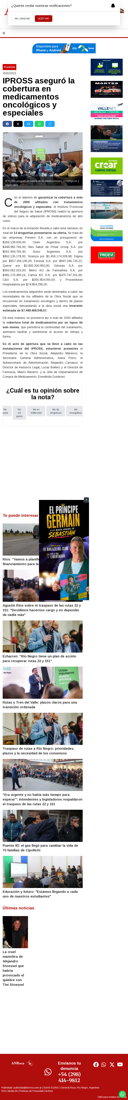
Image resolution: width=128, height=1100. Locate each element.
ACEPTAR (43, 18)
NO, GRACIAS (22, 18)
